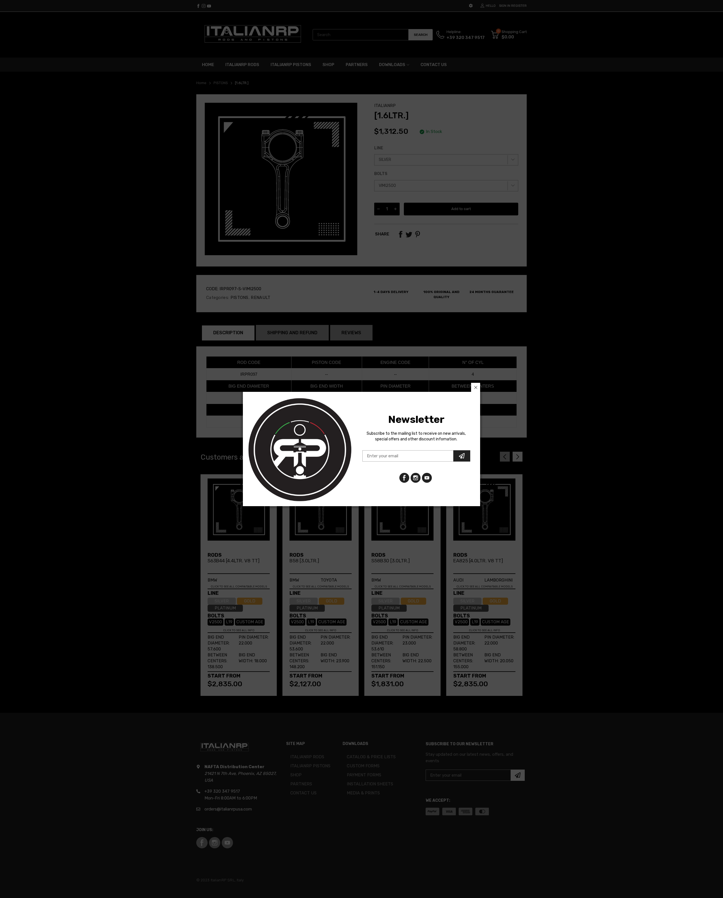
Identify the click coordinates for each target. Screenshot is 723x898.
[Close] (475, 387)
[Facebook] (404, 478)
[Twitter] (416, 478)
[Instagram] (427, 478)
